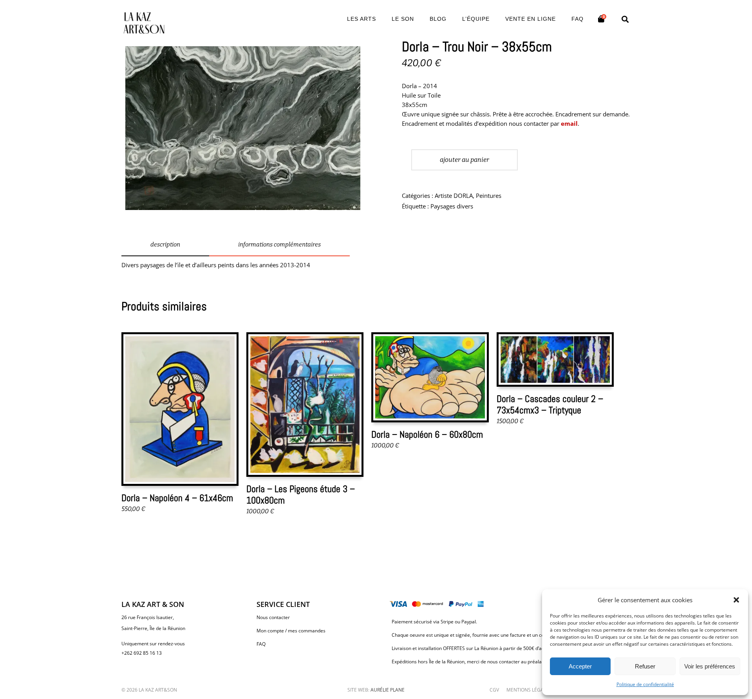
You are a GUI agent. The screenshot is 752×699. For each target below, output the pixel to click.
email (569, 123)
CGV (494, 689)
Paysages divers (451, 206)
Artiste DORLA (454, 195)
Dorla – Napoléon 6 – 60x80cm (427, 434)
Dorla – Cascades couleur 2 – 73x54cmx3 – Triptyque (550, 404)
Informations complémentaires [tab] (279, 244)
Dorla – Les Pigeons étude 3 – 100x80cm (300, 494)
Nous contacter (273, 617)
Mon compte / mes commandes (291, 630)
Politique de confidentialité (645, 684)
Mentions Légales (528, 689)
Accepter (580, 666)
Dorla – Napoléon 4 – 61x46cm (177, 498)
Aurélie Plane (388, 689)
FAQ (261, 644)
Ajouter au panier (464, 159)
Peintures (488, 195)
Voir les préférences (709, 666)
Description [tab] (165, 244)
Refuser (645, 666)
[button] (736, 600)
